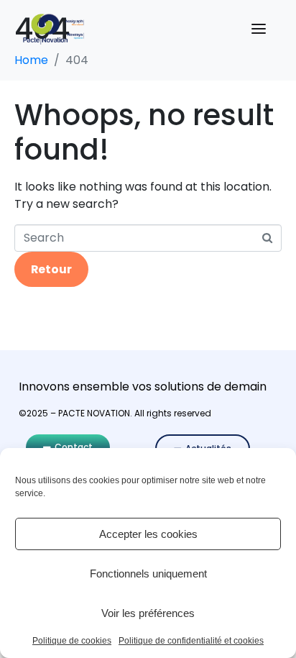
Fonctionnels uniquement (148, 573)
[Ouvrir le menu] (258, 28)
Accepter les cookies (148, 534)
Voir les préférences (148, 613)
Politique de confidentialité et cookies (191, 641)
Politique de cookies (71, 641)
